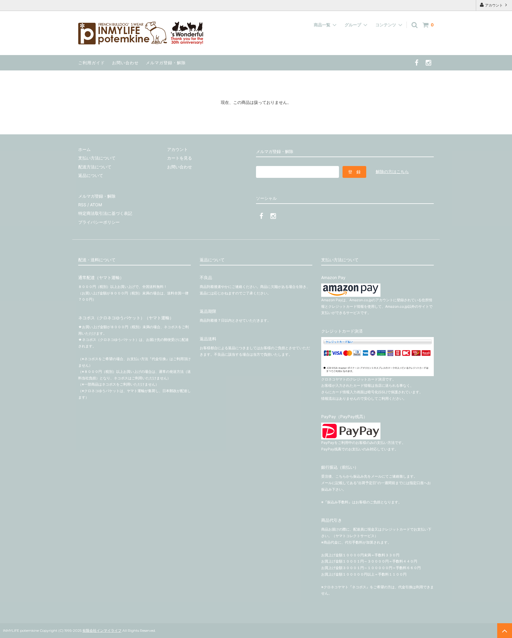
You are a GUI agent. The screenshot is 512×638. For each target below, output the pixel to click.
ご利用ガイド (91, 62)
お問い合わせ (125, 62)
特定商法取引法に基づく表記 (105, 213)
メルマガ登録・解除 (166, 62)
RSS (82, 204)
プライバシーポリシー (99, 222)
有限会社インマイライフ (101, 630)
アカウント (494, 5)
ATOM (96, 204)
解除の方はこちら (392, 171)
